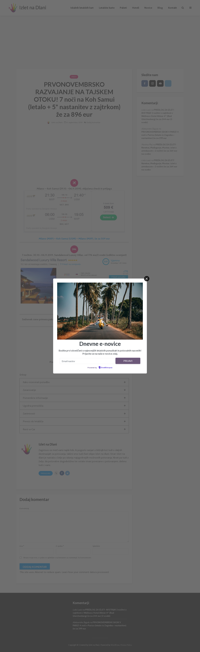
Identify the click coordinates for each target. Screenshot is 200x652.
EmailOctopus (106, 367)
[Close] (146, 278)
